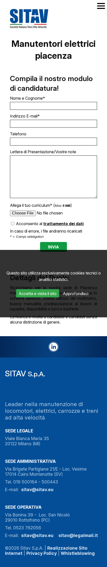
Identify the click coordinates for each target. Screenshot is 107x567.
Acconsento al (49, 223)
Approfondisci (75, 293)
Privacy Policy (41, 553)
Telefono (18, 133)
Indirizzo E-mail (25, 116)
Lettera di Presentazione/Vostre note (43, 151)
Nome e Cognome (27, 98)
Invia (53, 246)
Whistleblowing (78, 553)
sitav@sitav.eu (37, 489)
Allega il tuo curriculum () (41, 205)
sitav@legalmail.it (78, 535)
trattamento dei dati (63, 223)
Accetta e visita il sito (37, 293)
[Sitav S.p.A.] (34, 18)
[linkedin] (53, 347)
